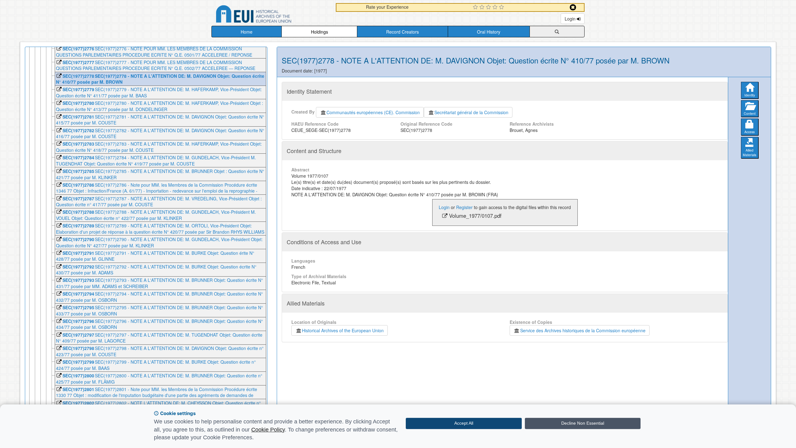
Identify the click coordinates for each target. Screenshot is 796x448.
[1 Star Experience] (476, 7)
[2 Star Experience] (482, 7)
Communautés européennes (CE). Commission (373, 112)
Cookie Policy (268, 430)
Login (571, 19)
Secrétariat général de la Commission (471, 112)
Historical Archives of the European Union (343, 330)
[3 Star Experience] (489, 7)
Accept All (463, 423)
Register (464, 207)
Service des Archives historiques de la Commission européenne (583, 330)
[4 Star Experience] (496, 7)
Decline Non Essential (582, 423)
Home (246, 32)
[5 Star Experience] (502, 7)
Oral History (488, 32)
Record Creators (402, 32)
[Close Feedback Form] (573, 7)
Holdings (319, 32)
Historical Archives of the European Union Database (271, 15)
